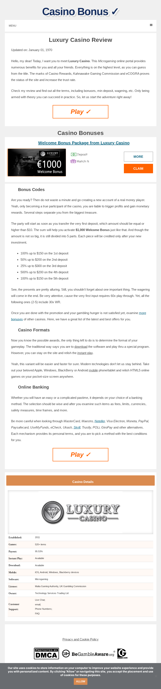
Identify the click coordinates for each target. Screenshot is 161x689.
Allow (80, 681)
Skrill (77, 427)
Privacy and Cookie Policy (80, 639)
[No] (156, 676)
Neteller (100, 421)
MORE (138, 156)
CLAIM (138, 168)
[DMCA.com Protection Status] (46, 653)
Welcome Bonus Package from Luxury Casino (84, 143)
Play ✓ (81, 111)
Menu (12, 25)
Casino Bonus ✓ (80, 11)
